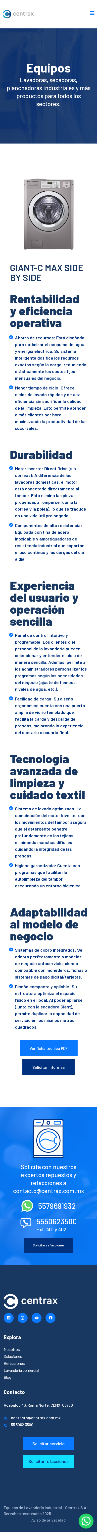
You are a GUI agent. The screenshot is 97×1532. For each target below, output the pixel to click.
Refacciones (14, 1363)
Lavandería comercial (21, 1370)
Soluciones (13, 1356)
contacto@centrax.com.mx (36, 1417)
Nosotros (12, 1349)
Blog (7, 1377)
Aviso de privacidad (48, 1520)
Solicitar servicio (48, 1443)
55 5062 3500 (22, 1424)
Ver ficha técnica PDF (49, 1048)
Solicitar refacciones (49, 1245)
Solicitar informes (48, 1067)
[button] (86, 1521)
